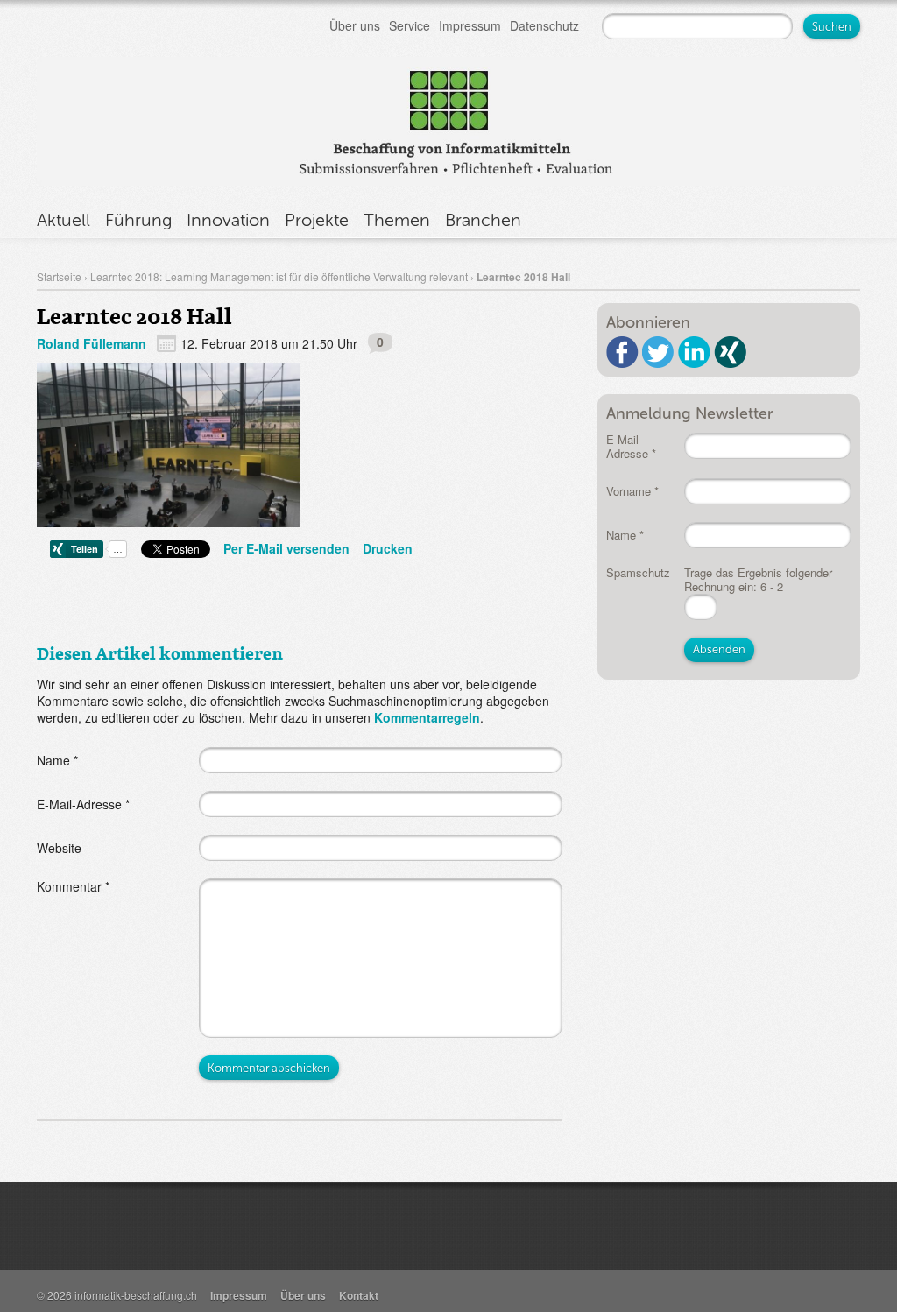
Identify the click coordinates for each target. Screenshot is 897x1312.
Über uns (354, 25)
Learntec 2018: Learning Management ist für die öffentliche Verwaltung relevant (279, 276)
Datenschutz (544, 25)
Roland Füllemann (91, 343)
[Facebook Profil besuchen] (622, 352)
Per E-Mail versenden (286, 548)
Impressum (470, 25)
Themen (397, 219)
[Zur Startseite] (448, 119)
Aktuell (63, 219)
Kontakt (358, 1295)
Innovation (228, 219)
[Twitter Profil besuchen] (658, 352)
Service (409, 25)
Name (57, 760)
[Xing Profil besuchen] (730, 352)
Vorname (632, 491)
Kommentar (73, 886)
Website (59, 848)
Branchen (483, 219)
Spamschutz (638, 572)
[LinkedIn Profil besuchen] (694, 352)
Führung (138, 219)
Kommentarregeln (427, 717)
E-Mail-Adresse (83, 804)
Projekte (317, 219)
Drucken (388, 548)
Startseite (59, 276)
